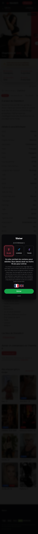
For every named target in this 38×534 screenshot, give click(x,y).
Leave (19, 296)
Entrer (19, 291)
